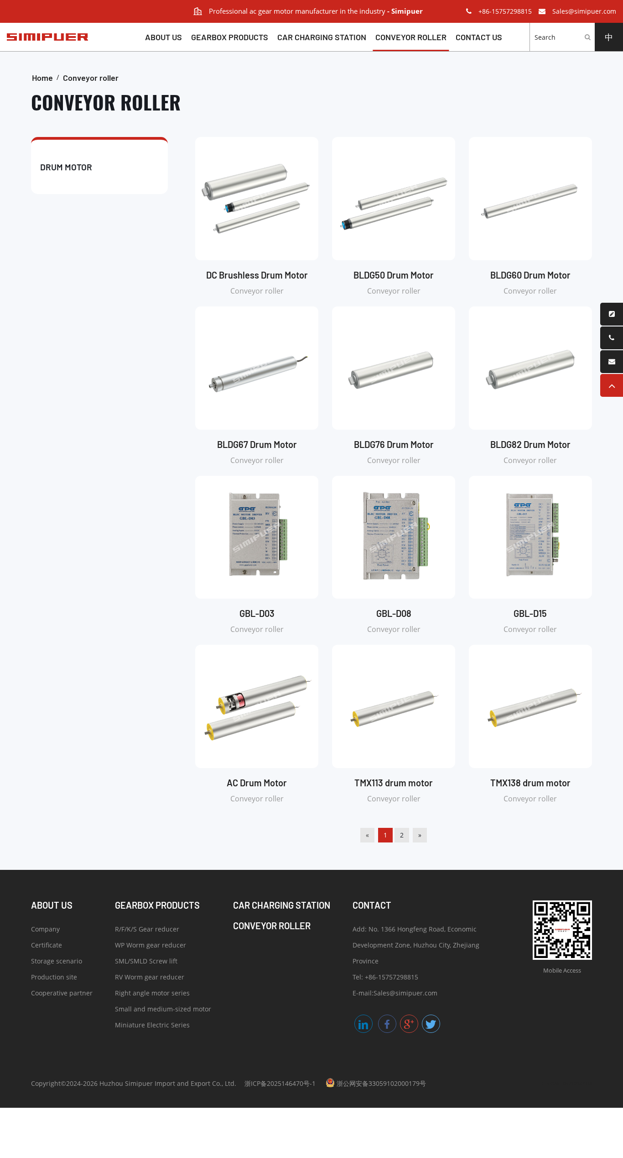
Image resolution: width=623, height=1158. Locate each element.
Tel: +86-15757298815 (385, 977)
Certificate (46, 945)
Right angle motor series (152, 993)
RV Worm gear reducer (149, 977)
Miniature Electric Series (152, 1025)
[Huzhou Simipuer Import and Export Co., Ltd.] (44, 37)
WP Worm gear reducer (150, 945)
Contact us (479, 37)
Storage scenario (56, 961)
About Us (163, 37)
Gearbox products (229, 37)
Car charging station (321, 37)
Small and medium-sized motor (163, 1009)
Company (45, 929)
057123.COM (577, 1083)
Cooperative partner (62, 993)
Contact (372, 905)
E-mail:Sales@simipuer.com (395, 993)
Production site (54, 977)
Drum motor (66, 167)
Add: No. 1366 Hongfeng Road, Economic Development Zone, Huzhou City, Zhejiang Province (416, 945)
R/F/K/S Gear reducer (147, 929)
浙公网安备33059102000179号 (380, 1083)
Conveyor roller (410, 37)
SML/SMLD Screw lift (146, 961)
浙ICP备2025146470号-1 (280, 1083)
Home (42, 78)
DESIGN (549, 1083)
